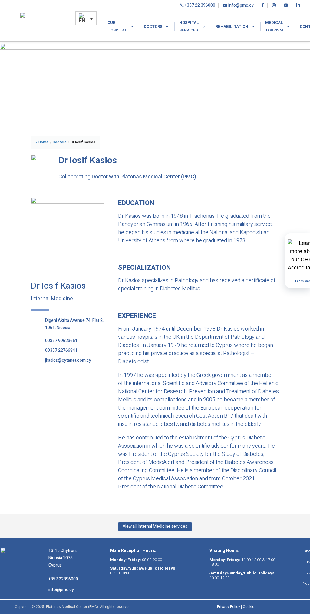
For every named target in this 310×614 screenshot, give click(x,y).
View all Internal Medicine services (155, 527)
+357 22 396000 (199, 5)
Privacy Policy (228, 606)
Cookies (249, 606)
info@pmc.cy (240, 5)
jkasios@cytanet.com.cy (68, 360)
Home (43, 142)
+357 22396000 (63, 579)
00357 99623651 (61, 341)
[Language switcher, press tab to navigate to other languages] (85, 18)
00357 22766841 (61, 350)
